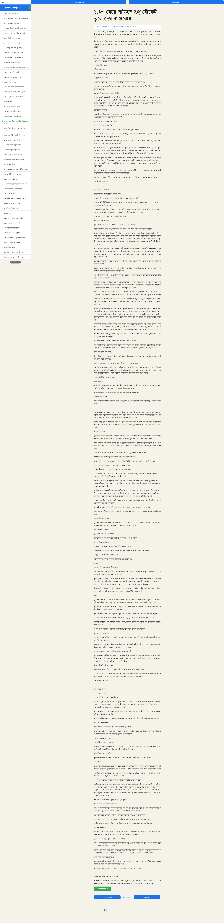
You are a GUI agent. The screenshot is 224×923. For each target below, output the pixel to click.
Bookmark (101, 888)
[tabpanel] (127, 460)
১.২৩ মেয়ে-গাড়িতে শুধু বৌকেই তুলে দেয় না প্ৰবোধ (123, 27)
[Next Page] (19, 262)
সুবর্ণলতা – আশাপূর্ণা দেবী (13, 7)
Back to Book (127, 897)
